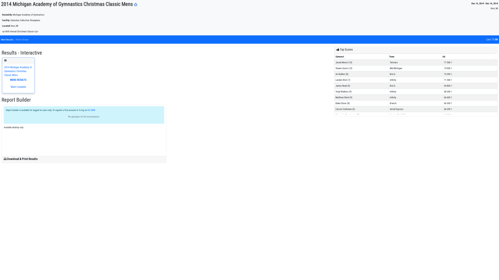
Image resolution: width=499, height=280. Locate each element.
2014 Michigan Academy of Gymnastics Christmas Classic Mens (18, 77)
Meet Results (7, 39)
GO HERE (91, 110)
